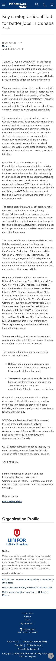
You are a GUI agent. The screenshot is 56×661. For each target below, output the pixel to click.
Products (27, 616)
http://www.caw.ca (12, 501)
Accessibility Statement (28, 649)
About (27, 619)
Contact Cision (28, 613)
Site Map (19, 645)
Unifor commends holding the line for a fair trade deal (27, 587)
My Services (27, 623)
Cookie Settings (34, 645)
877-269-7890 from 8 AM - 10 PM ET (28, 631)
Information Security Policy (35, 641)
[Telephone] (44, 4)
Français (6, 28)
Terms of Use (13, 641)
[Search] (52, 4)
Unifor (5, 551)
